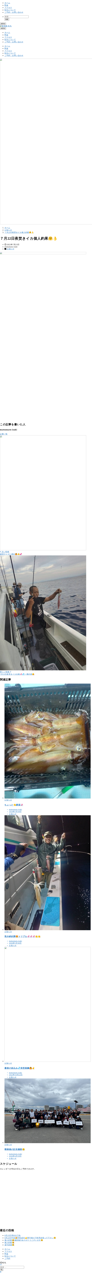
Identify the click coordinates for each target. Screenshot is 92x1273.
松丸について (10, 10)
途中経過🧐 (9, 1245)
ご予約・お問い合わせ (13, 12)
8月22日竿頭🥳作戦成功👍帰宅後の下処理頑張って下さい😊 (30, 1238)
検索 (6, 19)
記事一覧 (4, 434)
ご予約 (7, 1258)
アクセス (8, 8)
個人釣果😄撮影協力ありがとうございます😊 (23, 1240)
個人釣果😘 (9, 1242)
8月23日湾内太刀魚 (12, 1235)
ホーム (7, 3)
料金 (6, 5)
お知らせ (10, 249)
